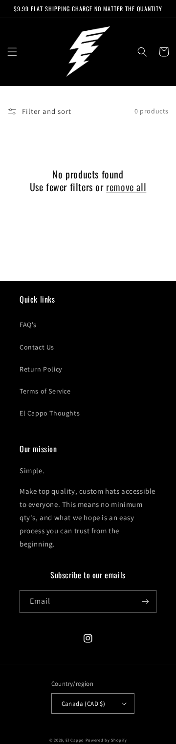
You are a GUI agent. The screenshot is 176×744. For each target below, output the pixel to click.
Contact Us (37, 347)
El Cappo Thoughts (50, 413)
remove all (126, 186)
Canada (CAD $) (84, 704)
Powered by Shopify (106, 740)
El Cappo (75, 740)
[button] (12, 52)
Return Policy (41, 369)
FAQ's (28, 324)
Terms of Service (45, 391)
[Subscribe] (145, 601)
